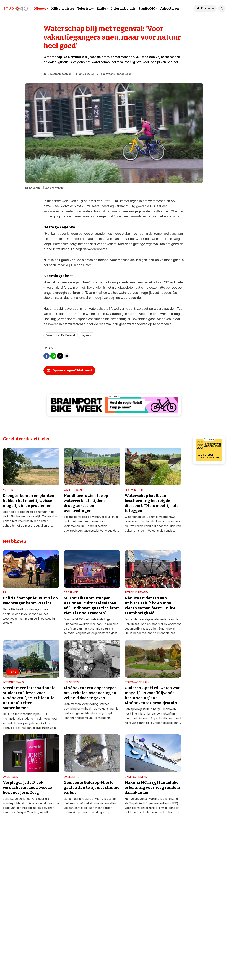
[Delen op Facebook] (46, 356)
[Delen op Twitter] (60, 356)
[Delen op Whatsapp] (53, 356)
